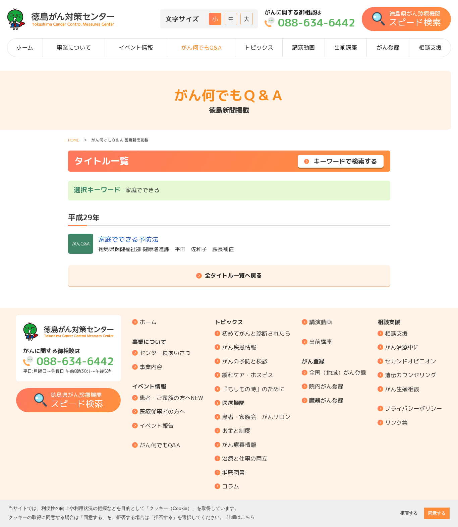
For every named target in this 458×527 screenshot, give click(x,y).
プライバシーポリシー (413, 408)
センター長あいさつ (165, 353)
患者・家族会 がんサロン (256, 417)
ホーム (24, 47)
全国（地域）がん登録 (337, 372)
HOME (73, 140)
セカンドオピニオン (410, 361)
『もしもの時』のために (253, 389)
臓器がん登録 (326, 400)
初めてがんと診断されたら (256, 333)
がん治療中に (402, 347)
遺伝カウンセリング (410, 375)
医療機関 (233, 403)
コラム (230, 486)
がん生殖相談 (402, 389)
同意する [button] (437, 513)
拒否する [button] (409, 513)
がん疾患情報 (239, 347)
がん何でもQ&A (201, 47)
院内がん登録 (326, 386)
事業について (74, 47)
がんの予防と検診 (245, 361)
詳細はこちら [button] (241, 517)
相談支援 (430, 47)
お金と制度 (236, 430)
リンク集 (396, 422)
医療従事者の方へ (162, 411)
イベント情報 (136, 47)
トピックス (259, 47)
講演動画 (303, 47)
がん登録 (388, 47)
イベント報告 (156, 425)
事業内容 (150, 367)
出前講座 (345, 47)
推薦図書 (233, 472)
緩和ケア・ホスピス (247, 375)
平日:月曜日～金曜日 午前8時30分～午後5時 (68, 361)
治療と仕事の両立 (245, 458)
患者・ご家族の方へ (171, 398)
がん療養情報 (239, 445)
